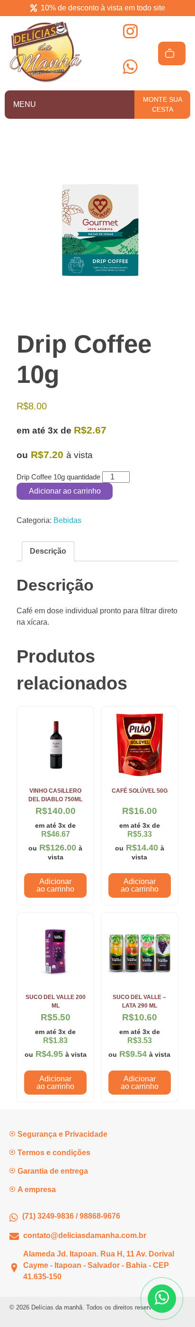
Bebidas (67, 520)
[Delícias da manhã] (45, 51)
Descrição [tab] (48, 551)
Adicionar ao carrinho (65, 491)
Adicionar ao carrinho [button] (55, 885)
